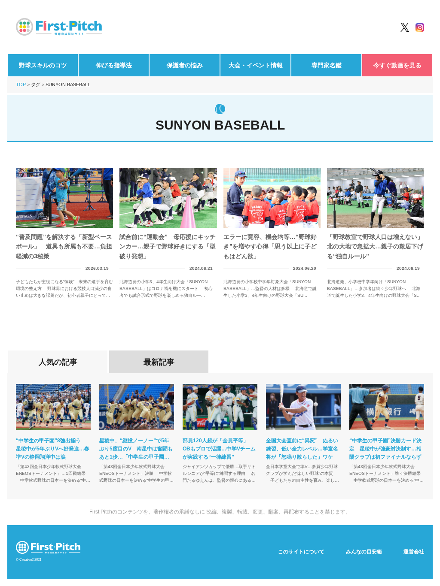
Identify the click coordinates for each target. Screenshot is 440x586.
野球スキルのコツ (43, 65)
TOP (21, 84)
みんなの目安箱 (364, 552)
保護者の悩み (185, 65)
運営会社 (413, 552)
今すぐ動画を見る (397, 65)
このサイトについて (301, 552)
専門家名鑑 (327, 65)
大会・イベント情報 (256, 65)
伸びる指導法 (114, 65)
